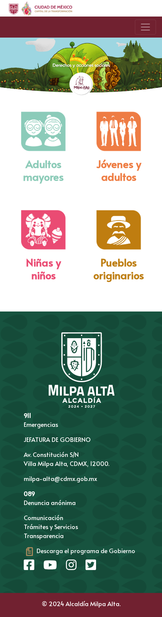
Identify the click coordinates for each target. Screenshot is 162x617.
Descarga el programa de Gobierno (85, 550)
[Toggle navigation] (145, 27)
